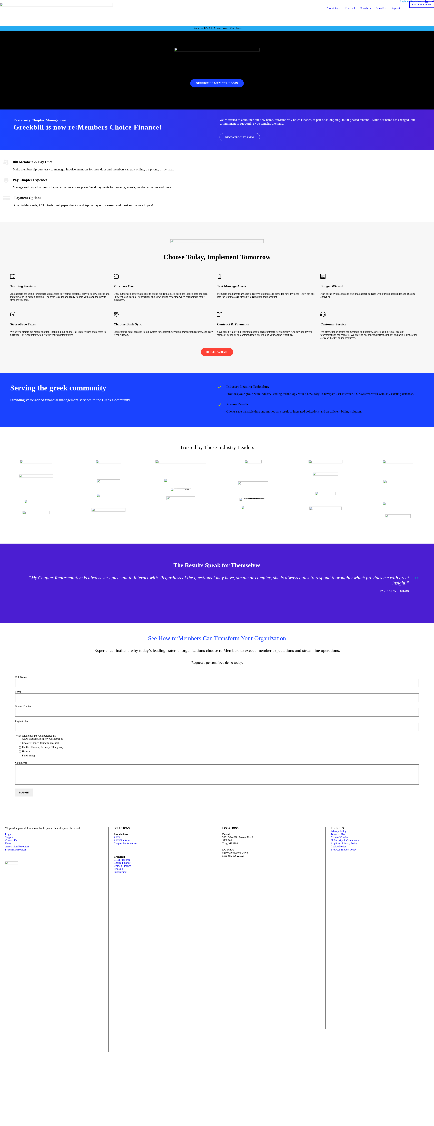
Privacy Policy (338, 831)
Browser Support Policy (344, 849)
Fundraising (120, 872)
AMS (117, 837)
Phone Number (23, 706)
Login (8, 834)
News (8, 843)
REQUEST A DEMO (421, 4)
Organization (22, 721)
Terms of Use (338, 834)
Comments (21, 762)
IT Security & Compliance (345, 840)
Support (9, 837)
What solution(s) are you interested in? (39, 745)
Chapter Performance (125, 843)
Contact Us (11, 840)
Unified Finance (122, 865)
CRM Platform (122, 859)
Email (18, 691)
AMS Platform (122, 840)
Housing (118, 868)
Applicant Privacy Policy (344, 843)
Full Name (21, 677)
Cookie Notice (338, 846)
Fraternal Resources (15, 849)
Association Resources (17, 846)
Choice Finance (122, 862)
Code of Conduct (340, 837)
